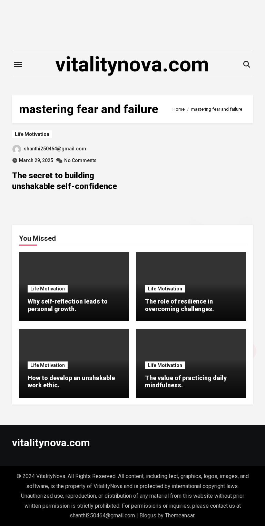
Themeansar (179, 515)
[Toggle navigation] (17, 64)
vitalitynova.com (132, 64)
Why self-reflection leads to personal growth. (68, 305)
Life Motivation (32, 134)
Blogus (147, 515)
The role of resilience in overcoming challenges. (179, 305)
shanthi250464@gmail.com (55, 148)
